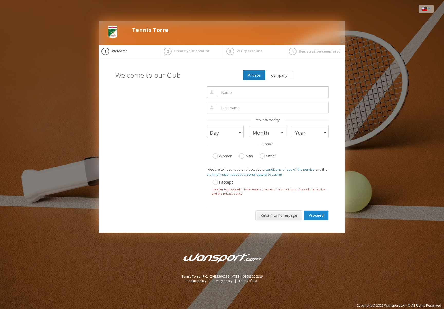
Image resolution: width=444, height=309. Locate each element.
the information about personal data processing (244, 174)
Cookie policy (196, 281)
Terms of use (248, 281)
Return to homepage (278, 215)
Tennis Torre (150, 29)
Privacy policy (222, 281)
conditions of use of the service (289, 169)
